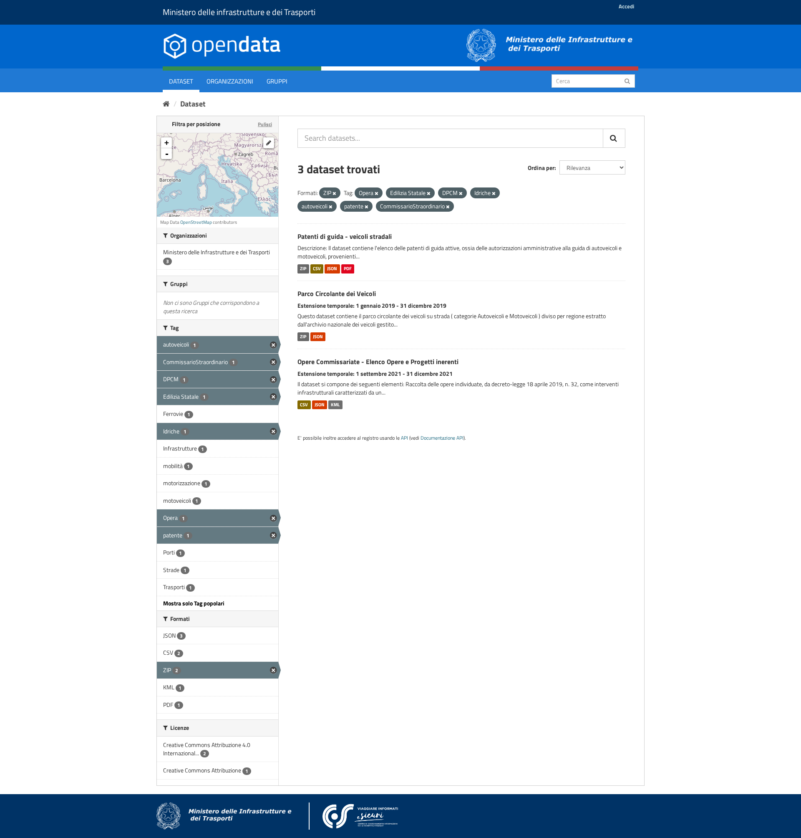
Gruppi (277, 81)
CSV (317, 268)
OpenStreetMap (196, 222)
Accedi (626, 6)
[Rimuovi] (334, 193)
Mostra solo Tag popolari (193, 603)
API (404, 438)
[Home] (166, 103)
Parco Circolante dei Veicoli (336, 294)
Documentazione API (442, 438)
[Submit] (627, 80)
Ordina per (541, 167)
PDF (348, 268)
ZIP (303, 268)
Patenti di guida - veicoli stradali (344, 236)
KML (335, 404)
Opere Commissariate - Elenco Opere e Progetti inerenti (377, 362)
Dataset (181, 81)
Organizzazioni (230, 81)
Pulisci (265, 124)
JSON (332, 268)
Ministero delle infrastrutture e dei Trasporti (239, 11)
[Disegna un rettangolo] (268, 142)
